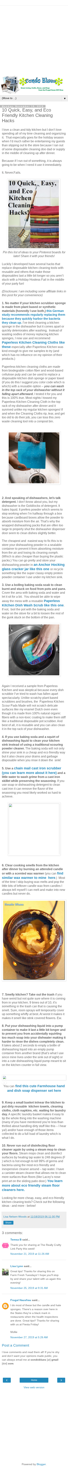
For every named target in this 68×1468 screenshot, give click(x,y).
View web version (34, 1387)
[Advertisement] (34, 40)
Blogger (41, 1464)
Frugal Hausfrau (20, 1300)
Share (8, 1222)
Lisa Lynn (16, 1266)
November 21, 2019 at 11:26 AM (29, 1253)
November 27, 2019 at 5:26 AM (29, 1337)
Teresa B (16, 1239)
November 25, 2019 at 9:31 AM (29, 1287)
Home (34, 1380)
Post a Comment (15, 1345)
